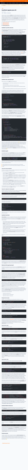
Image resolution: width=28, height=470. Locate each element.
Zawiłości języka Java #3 (6, 24)
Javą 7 (2, 32)
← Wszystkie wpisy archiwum (6, 443)
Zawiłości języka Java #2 (6, 23)
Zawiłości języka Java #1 (6, 22)
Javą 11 (22, 52)
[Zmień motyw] (26, 3)
